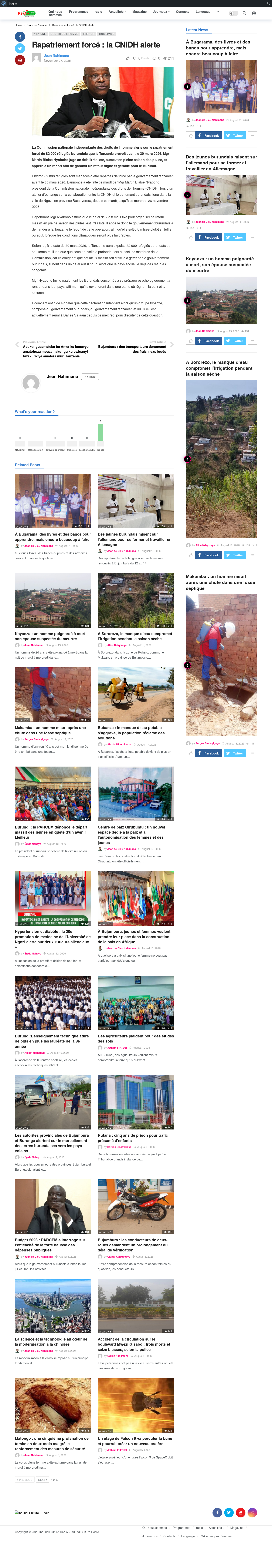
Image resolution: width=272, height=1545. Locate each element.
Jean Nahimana (56, 55)
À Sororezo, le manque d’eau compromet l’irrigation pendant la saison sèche (135, 636)
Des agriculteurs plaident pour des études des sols (136, 1038)
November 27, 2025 (57, 60)
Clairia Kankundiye (118, 1256)
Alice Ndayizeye (117, 645)
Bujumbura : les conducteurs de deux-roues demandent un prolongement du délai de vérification (133, 1245)
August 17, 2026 (146, 744)
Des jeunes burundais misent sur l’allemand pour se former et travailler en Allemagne (134, 539)
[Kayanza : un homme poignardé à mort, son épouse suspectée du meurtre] (53, 600)
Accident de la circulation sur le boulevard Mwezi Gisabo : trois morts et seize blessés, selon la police (134, 1344)
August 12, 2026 (151, 849)
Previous (25, 1479)
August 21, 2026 (68, 545)
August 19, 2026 (58, 645)
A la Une (40, 33)
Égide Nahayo (32, 844)
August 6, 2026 (146, 1147)
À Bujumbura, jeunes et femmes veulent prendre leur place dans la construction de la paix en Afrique (134, 937)
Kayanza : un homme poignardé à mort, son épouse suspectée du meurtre (50, 636)
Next (41, 1479)
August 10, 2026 (151, 948)
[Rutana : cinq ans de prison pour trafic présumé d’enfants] (136, 1102)
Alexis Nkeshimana (119, 744)
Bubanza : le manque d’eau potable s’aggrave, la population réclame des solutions (131, 733)
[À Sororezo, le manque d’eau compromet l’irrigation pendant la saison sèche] (136, 600)
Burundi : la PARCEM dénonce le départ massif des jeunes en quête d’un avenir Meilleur (51, 832)
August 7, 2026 (141, 1047)
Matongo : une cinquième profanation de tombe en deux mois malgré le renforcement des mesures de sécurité (52, 1443)
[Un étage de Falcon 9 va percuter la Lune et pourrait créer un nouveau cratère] (136, 1405)
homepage (106, 33)
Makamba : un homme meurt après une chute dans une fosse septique (50, 730)
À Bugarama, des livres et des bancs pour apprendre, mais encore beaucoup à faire (53, 536)
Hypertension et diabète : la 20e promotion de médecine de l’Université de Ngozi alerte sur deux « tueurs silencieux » (53, 939)
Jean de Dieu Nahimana (38, 546)
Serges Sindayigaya (36, 739)
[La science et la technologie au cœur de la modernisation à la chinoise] (53, 1306)
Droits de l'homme (64, 33)
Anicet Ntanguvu (34, 1053)
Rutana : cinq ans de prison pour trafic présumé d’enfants (133, 1137)
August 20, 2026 (151, 551)
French (88, 33)
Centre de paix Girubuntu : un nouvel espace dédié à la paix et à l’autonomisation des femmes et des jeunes (131, 834)
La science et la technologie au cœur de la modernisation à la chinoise (51, 1341)
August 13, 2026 (56, 843)
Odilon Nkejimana (118, 1356)
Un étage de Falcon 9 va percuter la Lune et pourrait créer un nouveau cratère (135, 1441)
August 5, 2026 (143, 1355)
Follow (90, 377)
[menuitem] (3, 3)
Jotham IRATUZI (117, 1048)
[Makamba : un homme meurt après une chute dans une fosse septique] (53, 694)
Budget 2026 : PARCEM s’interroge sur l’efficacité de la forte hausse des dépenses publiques (50, 1245)
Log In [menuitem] (13, 3)
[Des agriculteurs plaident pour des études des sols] (136, 1003)
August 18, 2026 (142, 645)
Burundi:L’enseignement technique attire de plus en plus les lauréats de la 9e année (52, 1041)
